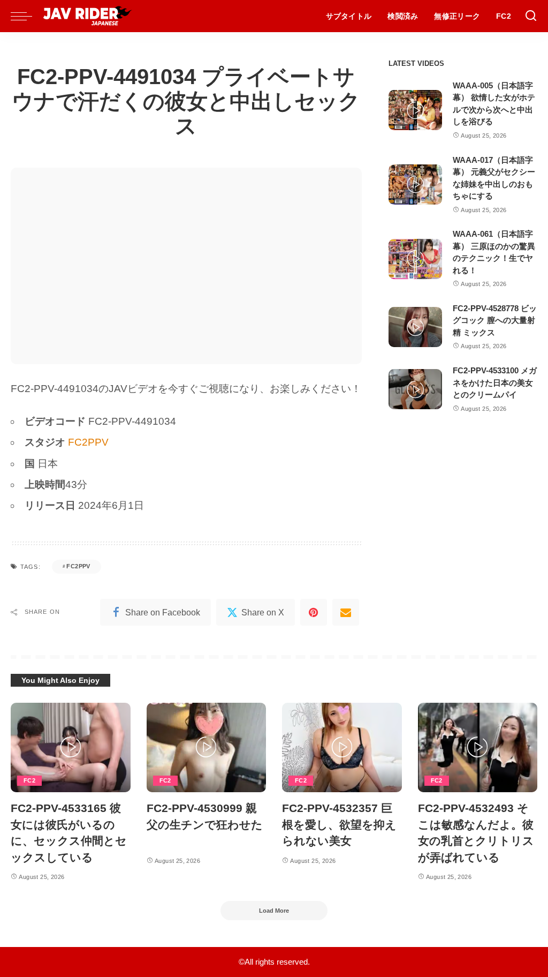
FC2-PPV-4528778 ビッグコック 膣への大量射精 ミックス (495, 320)
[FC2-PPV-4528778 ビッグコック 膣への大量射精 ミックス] (415, 327)
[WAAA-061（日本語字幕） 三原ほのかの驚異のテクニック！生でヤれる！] (415, 259)
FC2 (29, 780)
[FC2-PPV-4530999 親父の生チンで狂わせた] (207, 748)
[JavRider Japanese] (87, 16)
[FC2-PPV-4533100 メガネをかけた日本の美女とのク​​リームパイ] (415, 389)
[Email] (345, 612)
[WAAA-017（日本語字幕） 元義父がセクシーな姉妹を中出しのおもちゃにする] (415, 184)
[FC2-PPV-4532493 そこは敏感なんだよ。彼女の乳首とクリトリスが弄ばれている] (478, 748)
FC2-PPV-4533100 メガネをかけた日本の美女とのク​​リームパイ (495, 382)
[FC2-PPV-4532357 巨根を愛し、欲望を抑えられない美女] (342, 748)
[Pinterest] (313, 612)
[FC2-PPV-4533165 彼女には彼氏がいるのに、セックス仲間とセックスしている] (71, 748)
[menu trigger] (27, 16)
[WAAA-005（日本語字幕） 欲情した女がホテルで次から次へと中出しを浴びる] (415, 110)
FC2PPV (88, 442)
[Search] (530, 16)
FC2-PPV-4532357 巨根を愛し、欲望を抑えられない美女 (339, 824)
